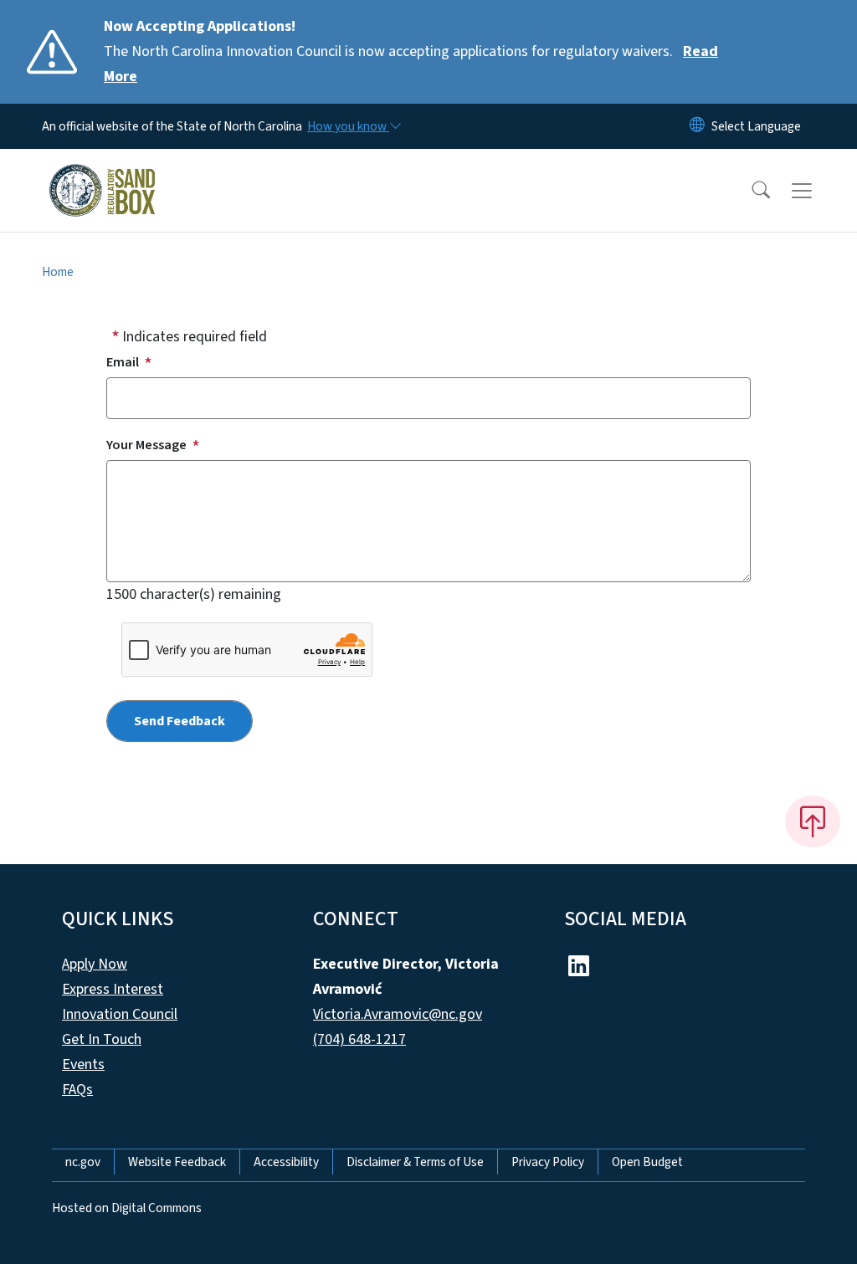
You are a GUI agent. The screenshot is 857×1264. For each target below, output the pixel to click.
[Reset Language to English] (697, 126)
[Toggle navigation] (817, 191)
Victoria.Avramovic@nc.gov (397, 1014)
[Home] (102, 171)
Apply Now (94, 964)
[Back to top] (812, 821)
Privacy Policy (547, 1162)
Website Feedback (177, 1162)
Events (83, 1064)
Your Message (146, 445)
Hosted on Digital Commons (127, 1208)
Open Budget (647, 1162)
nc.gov (82, 1162)
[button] (750, 191)
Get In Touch (101, 1039)
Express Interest (112, 989)
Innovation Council (119, 1014)
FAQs (77, 1089)
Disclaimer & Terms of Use (415, 1162)
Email (122, 362)
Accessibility (286, 1162)
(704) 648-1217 (359, 1039)
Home (58, 272)
